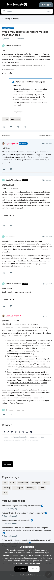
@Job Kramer (7, 288)
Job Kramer (10, 236)
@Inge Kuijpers (8, 185)
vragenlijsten (18, 488)
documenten (23, 482)
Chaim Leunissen (12, 316)
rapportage (30, 488)
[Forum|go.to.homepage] (16, 5)
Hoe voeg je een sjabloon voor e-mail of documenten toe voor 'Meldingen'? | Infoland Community (26, 351)
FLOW (5, 119)
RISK (5, 493)
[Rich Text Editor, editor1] (27, 447)
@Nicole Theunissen (10, 241)
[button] (2, 5)
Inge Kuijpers (11, 143)
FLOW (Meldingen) (11, 19)
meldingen (15, 119)
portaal (41, 488)
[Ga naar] (4, 11)
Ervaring (6, 488)
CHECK (46, 482)
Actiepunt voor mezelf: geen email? (16, 520)
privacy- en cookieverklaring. (29, 563)
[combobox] (27, 11)
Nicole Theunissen (13, 45)
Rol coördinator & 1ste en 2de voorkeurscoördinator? (23, 513)
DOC (5, 482)
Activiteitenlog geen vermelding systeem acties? (21, 505)
